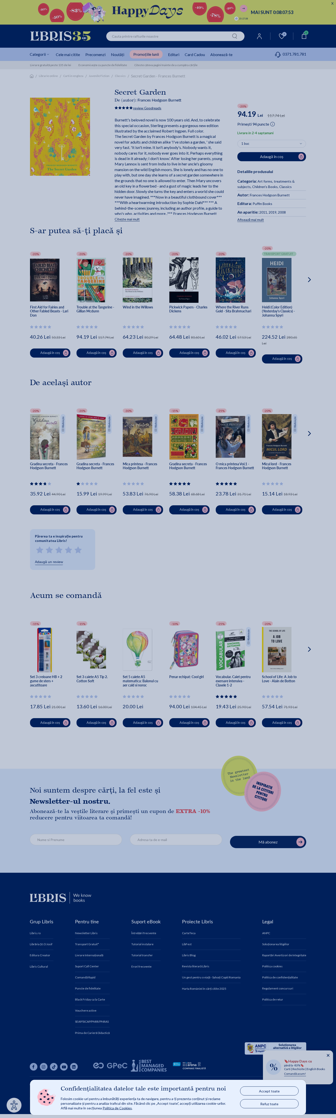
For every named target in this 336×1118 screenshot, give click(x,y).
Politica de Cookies (117, 1108)
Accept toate (269, 1091)
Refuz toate (269, 1104)
